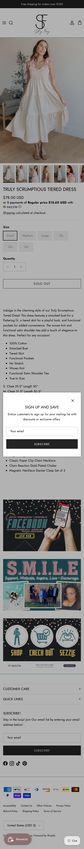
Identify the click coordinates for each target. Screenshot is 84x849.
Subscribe (42, 444)
